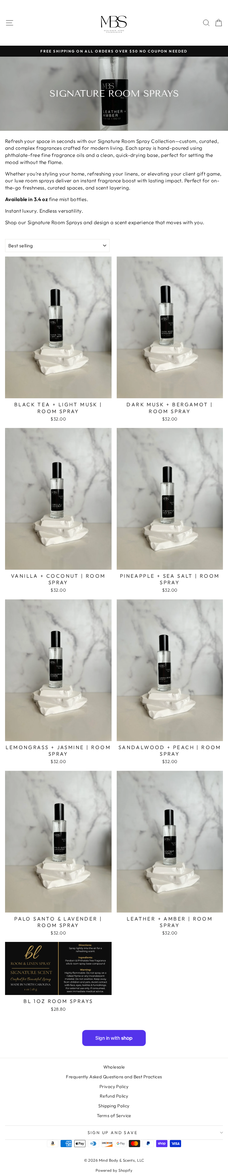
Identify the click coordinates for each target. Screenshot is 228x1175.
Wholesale (114, 1067)
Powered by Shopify (114, 1170)
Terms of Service (114, 1115)
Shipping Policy (113, 1106)
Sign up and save (113, 1132)
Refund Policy (114, 1096)
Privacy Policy (114, 1086)
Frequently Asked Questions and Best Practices (114, 1077)
